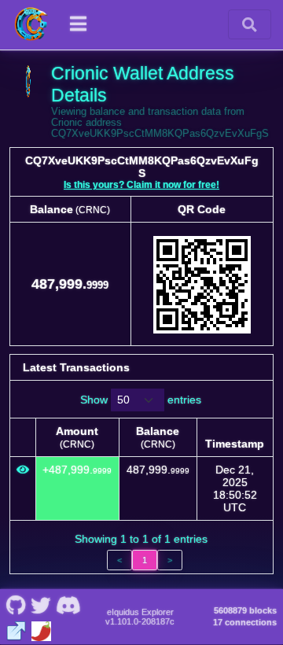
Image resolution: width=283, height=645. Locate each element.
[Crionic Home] (31, 24)
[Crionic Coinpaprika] (41, 629)
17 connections (245, 622)
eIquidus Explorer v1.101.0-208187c (140, 616)
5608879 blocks (245, 610)
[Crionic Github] (16, 604)
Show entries (140, 399)
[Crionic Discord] (68, 604)
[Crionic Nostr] (41, 604)
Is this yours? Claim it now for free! (141, 184)
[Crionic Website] (16, 629)
